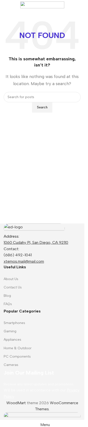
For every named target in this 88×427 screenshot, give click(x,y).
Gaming (10, 331)
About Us (11, 279)
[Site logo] (42, 4)
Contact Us (13, 287)
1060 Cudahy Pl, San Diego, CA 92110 (36, 242)
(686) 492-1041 (18, 255)
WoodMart (16, 403)
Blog (7, 296)
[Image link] (34, 228)
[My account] (78, 5)
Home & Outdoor (18, 348)
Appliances (12, 339)
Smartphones (14, 323)
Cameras (11, 365)
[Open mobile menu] (5, 5)
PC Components (17, 356)
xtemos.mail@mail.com (24, 261)
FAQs (8, 304)
